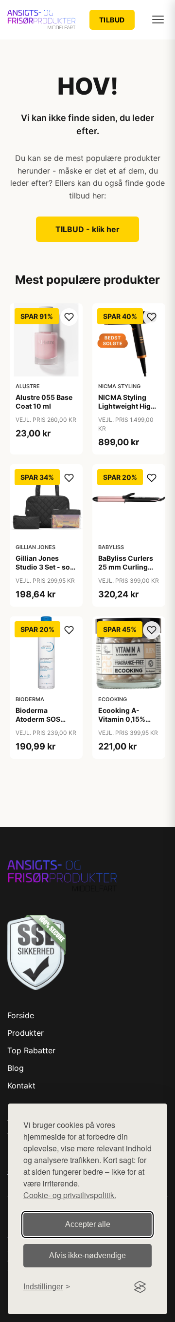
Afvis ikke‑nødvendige (87, 1255)
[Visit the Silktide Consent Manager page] (140, 1287)
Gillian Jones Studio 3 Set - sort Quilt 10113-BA (45, 567)
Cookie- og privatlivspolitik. (69, 1195)
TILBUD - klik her (87, 229)
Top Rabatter (31, 1050)
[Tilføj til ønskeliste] (69, 317)
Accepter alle (87, 1224)
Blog (15, 1068)
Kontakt (21, 1085)
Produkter (25, 1033)
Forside (20, 1015)
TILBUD (112, 20)
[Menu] (158, 19)
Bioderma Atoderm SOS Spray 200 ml (38, 719)
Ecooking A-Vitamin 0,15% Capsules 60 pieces (121, 723)
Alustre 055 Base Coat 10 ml (44, 401)
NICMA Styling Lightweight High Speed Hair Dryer (126, 406)
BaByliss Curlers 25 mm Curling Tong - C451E (125, 567)
